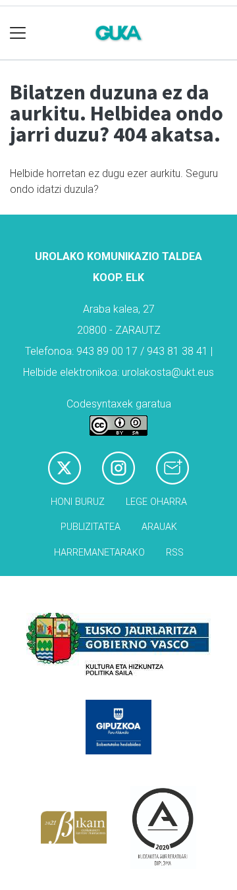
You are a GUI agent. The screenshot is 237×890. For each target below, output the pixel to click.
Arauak (159, 527)
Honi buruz (78, 502)
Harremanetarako (99, 552)
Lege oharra (156, 502)
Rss (175, 552)
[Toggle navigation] (18, 33)
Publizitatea (90, 527)
